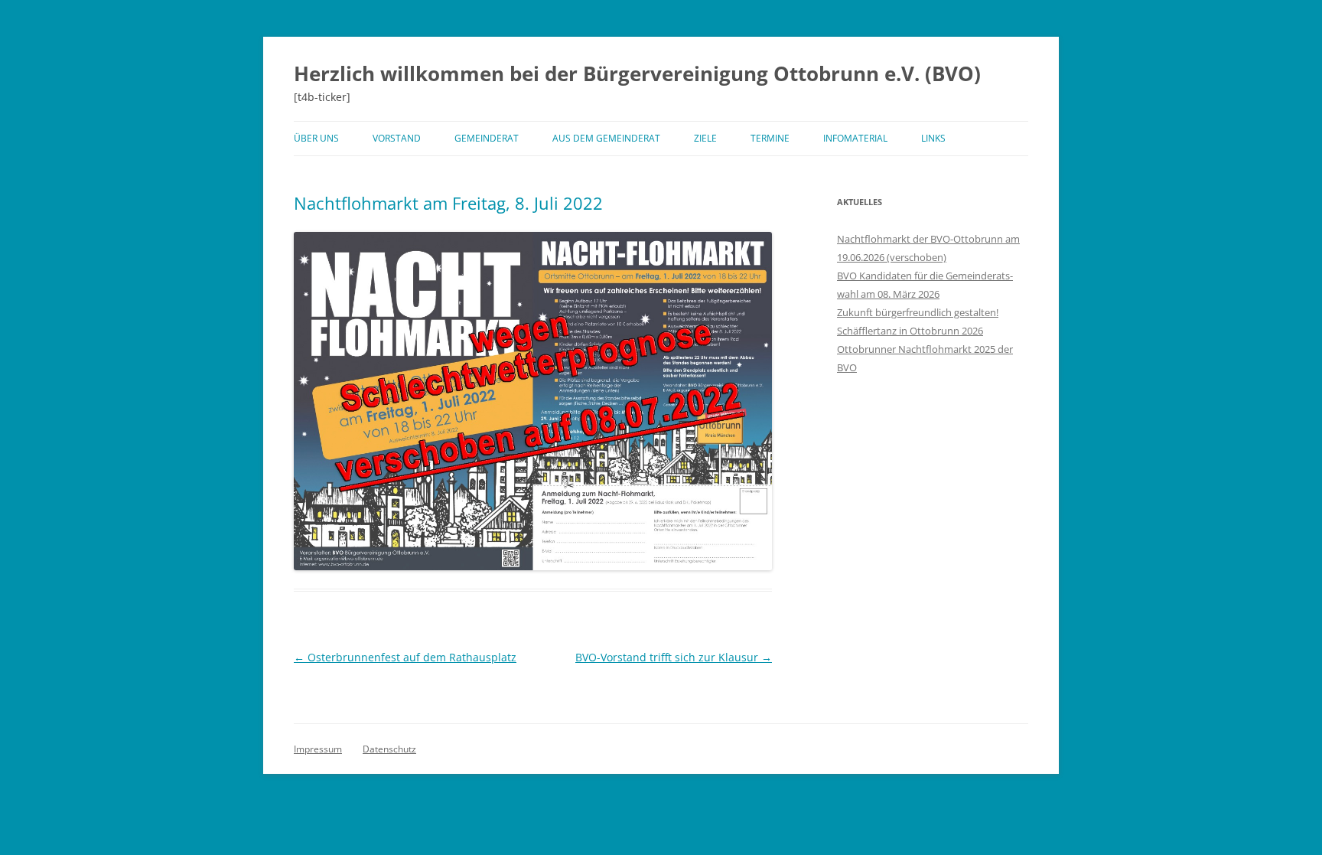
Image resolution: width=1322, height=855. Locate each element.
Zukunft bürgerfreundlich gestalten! (917, 312)
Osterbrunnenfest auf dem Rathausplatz (405, 657)
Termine (770, 138)
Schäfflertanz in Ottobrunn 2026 (910, 331)
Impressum (318, 748)
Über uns (316, 138)
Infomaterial (855, 138)
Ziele (705, 138)
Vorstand (397, 138)
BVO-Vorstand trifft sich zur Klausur (673, 657)
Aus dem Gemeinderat (606, 138)
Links (933, 138)
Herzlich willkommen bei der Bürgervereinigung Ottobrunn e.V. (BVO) (637, 73)
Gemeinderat (486, 138)
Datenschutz (389, 748)
